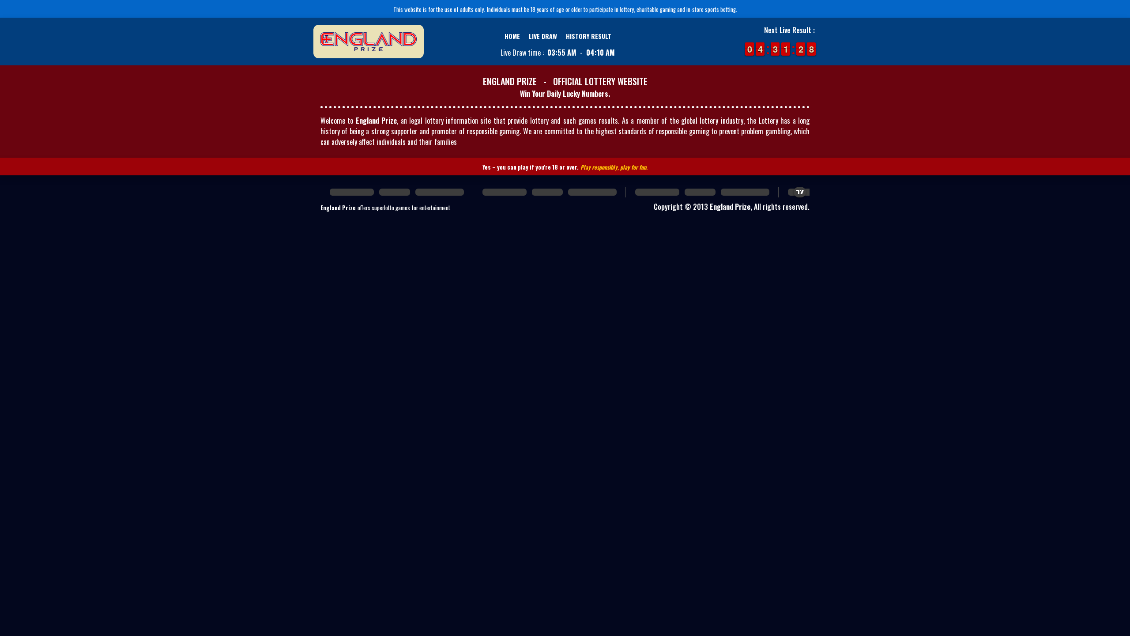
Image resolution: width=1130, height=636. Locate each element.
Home (512, 36)
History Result (588, 36)
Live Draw (543, 36)
